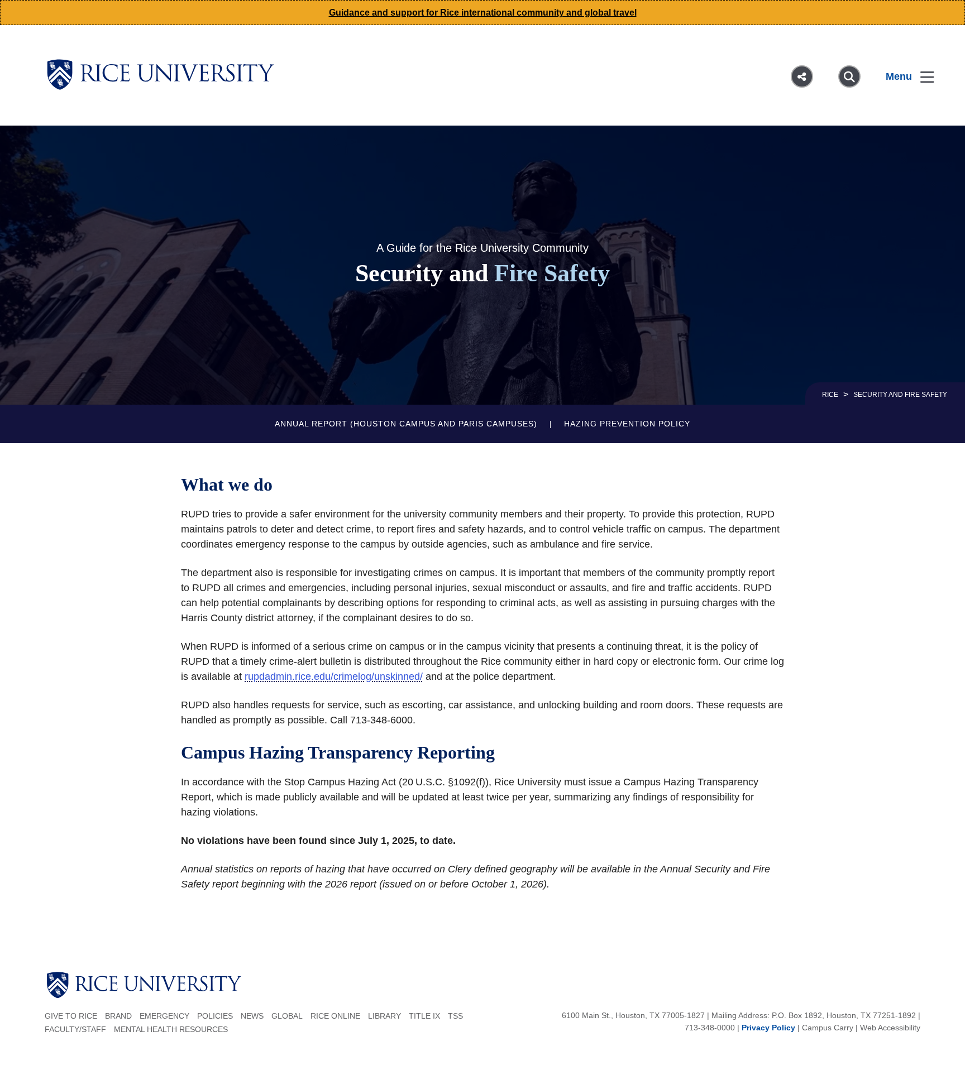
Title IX (424, 1016)
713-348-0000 (710, 1027)
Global (287, 1016)
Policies (215, 1016)
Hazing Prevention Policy (627, 423)
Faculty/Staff (75, 1029)
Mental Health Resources (171, 1029)
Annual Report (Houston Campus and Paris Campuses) (406, 423)
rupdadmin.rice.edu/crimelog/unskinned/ (334, 676)
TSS (455, 1016)
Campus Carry (827, 1027)
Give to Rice (71, 1016)
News (252, 1016)
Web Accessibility (890, 1027)
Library (384, 1016)
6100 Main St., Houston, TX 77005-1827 (633, 1015)
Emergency (164, 1016)
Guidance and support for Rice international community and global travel (483, 12)
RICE (830, 395)
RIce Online (335, 1016)
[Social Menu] (802, 76)
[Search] (849, 76)
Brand (118, 1016)
